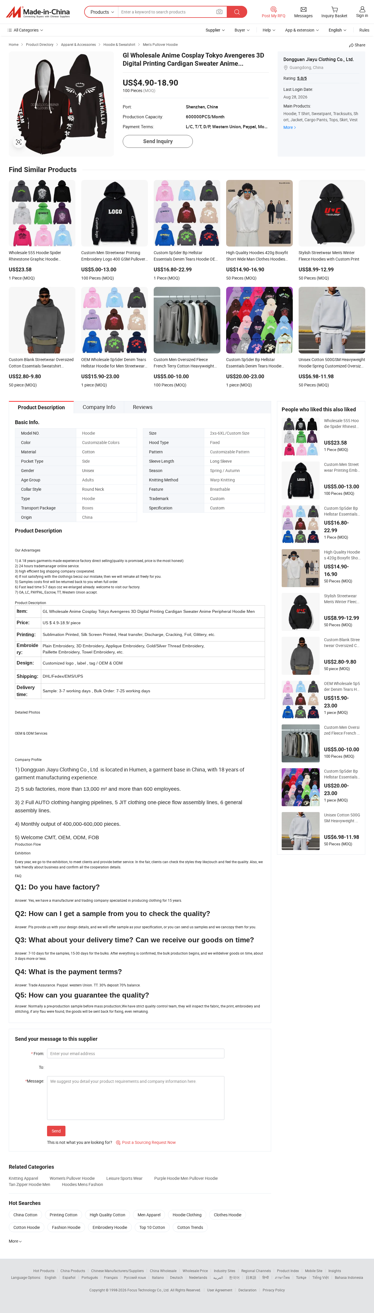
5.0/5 (302, 78)
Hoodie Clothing (187, 1214)
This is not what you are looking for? (79, 1142)
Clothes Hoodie (227, 1214)
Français (111, 1277)
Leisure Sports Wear (124, 1178)
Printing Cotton (63, 1214)
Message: (34, 1081)
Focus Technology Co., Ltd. (148, 1290)
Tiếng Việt (320, 1277)
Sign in (362, 15)
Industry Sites (224, 1270)
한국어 (234, 1277)
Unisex (88, 470)
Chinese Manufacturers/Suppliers (117, 1270)
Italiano (158, 1277)
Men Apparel (149, 1214)
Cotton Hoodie (26, 1227)
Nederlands (198, 1277)
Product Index (288, 1270)
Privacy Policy (274, 1290)
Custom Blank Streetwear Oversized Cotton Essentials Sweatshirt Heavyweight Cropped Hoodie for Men (342, 642)
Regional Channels (256, 1270)
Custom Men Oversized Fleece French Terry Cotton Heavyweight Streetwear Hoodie (342, 730)
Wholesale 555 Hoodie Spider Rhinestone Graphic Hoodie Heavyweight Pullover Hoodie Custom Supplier (342, 423)
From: (37, 1053)
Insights (334, 1270)
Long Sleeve (221, 461)
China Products (72, 1270)
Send (56, 1131)
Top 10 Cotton (152, 1227)
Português (90, 1277)
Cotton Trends (190, 1227)
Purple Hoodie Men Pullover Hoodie (186, 1178)
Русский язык (135, 1277)
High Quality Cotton (107, 1214)
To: (41, 1067)
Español (69, 1277)
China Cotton (25, 1214)
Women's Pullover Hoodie (72, 1178)
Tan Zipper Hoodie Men (29, 1184)
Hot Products (43, 1270)
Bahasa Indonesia (349, 1277)
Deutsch (176, 1277)
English (50, 1277)
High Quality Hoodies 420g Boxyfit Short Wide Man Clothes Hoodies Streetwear (342, 555)
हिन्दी (265, 1277)
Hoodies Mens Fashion (82, 1184)
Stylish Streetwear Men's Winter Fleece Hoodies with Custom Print (341, 599)
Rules (364, 30)
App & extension (299, 30)
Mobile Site (313, 1270)
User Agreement (219, 1290)
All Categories (26, 30)
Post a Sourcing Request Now (146, 1142)
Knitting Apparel (23, 1178)
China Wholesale (163, 1270)
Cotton (88, 452)
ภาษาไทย (282, 1277)
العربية (218, 1277)
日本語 (251, 1277)
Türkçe (301, 1277)
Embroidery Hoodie (110, 1227)
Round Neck (93, 489)
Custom (217, 498)
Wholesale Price (195, 1270)
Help (267, 30)
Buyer (240, 30)
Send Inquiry (158, 141)
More (288, 127)
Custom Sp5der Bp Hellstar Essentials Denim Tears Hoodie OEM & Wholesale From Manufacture (342, 511)
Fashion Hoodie (66, 1227)
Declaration (247, 1290)
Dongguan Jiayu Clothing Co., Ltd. (318, 59)
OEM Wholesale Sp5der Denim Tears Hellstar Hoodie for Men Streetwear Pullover (342, 686)
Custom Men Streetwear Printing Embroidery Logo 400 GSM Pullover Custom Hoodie (341, 467)
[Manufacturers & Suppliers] (38, 12)
